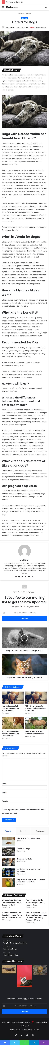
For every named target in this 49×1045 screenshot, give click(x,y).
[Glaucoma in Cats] (8, 862)
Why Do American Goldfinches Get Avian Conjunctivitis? (31, 880)
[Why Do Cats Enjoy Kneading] (8, 841)
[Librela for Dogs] (8, 851)
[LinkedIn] (26, 576)
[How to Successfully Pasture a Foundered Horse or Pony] (13, 698)
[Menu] (3, 8)
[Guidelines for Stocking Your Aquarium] (8, 872)
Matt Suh (8, 27)
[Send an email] (13, 27)
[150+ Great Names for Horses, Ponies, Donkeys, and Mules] (36, 698)
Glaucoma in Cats (24, 859)
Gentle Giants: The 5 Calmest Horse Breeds (34, 732)
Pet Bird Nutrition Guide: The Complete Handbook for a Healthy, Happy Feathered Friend (36, 916)
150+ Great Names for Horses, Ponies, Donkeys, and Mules (35, 708)
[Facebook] (19, 576)
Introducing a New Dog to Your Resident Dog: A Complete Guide (11, 902)
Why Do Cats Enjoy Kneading (28, 838)
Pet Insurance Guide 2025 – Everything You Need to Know (27, 2)
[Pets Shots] (15, 7)
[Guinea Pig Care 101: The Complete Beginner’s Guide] (40, 970)
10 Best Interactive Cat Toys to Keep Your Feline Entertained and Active (12, 915)
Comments (39, 831)
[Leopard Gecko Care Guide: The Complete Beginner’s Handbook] (9, 969)
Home (22, 13)
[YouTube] (29, 576)
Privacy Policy (27, 1029)
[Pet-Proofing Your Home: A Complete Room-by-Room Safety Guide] (24, 976)
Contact (36, 1029)
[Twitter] (23, 576)
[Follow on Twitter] (12, 27)
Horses (28, 13)
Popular (8, 831)
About (18, 1029)
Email (4, 792)
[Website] (16, 576)
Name (4, 784)
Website (5, 801)
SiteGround (25, 1026)
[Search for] (46, 8)
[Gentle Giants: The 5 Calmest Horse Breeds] (36, 723)
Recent (23, 831)
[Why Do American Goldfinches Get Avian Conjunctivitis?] (8, 882)
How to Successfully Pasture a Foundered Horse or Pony (10, 708)
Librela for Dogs (23, 848)
